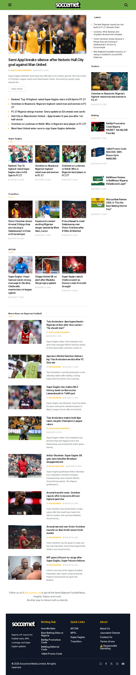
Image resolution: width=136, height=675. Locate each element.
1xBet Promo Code (51, 653)
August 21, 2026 (55, 336)
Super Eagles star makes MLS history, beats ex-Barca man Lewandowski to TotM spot (62, 390)
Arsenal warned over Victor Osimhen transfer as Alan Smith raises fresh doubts (65, 529)
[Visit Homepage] (67, 5)
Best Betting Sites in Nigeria (52, 634)
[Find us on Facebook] (106, 664)
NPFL (73, 633)
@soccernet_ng (32, 592)
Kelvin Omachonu (57, 466)
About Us (105, 628)
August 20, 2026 (55, 432)
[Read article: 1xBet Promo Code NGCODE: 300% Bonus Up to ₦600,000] (97, 152)
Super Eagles (77, 637)
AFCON (74, 628)
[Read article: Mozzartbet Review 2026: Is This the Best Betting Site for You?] (97, 202)
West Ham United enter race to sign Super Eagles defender (43, 128)
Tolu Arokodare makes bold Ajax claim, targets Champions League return (64, 421)
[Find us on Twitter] (111, 664)
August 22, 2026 (42, 70)
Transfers (76, 641)
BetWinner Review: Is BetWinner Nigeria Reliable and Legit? (117, 180)
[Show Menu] (9, 5)
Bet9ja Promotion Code (51, 641)
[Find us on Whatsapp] (101, 664)
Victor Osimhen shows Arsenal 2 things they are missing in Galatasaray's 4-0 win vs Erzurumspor (20, 227)
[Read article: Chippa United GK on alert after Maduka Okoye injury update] (47, 264)
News (13, 51)
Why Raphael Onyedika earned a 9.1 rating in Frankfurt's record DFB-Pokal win (110, 55)
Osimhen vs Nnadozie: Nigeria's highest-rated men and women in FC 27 (108, 96)
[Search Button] (126, 5)
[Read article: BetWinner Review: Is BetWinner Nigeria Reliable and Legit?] (97, 180)
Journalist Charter (110, 633)
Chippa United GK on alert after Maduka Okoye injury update (46, 279)
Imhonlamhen (55, 367)
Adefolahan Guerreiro (21, 70)
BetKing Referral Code (50, 648)
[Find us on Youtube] (123, 664)
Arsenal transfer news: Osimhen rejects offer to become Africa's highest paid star (63, 495)
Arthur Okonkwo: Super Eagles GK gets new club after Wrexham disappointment (64, 458)
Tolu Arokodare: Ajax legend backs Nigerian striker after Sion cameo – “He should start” (65, 324)
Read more (18, 89)
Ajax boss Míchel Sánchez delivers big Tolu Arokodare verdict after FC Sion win (65, 359)
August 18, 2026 (99, 164)
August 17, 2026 (99, 189)
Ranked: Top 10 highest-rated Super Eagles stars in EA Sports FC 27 (48, 99)
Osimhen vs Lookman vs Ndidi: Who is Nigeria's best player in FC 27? (48, 124)
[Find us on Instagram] (117, 664)
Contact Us (106, 637)
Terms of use (107, 641)
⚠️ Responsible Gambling (108, 647)
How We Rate (48, 628)
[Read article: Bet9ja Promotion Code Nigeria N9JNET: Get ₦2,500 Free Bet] (97, 126)
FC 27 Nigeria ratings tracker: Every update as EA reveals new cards (48, 111)
